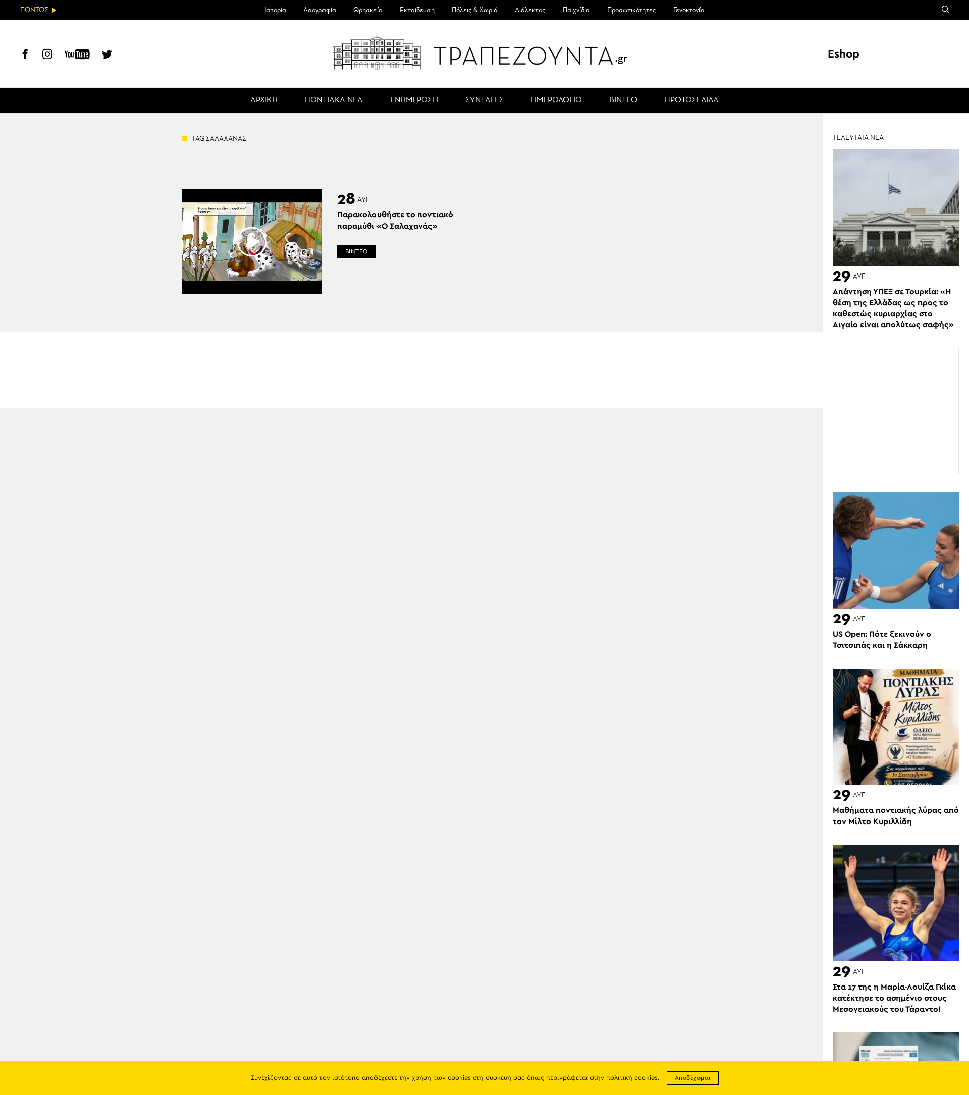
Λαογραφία (319, 10)
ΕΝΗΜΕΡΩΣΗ (414, 100)
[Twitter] (107, 55)
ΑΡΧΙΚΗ (264, 100)
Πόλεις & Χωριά (475, 10)
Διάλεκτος (530, 10)
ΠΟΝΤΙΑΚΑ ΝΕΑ (334, 100)
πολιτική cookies (632, 1078)
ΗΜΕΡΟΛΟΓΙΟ (556, 100)
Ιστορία (275, 10)
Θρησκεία (368, 10)
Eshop (843, 54)
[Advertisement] (896, 411)
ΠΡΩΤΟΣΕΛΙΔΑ (692, 100)
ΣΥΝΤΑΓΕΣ (484, 100)
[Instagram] (47, 55)
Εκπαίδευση (417, 10)
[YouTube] (77, 55)
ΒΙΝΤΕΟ (623, 100)
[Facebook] (25, 55)
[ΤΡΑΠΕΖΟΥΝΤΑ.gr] (484, 53)
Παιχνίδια (576, 10)
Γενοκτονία (689, 10)
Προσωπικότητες (631, 10)
